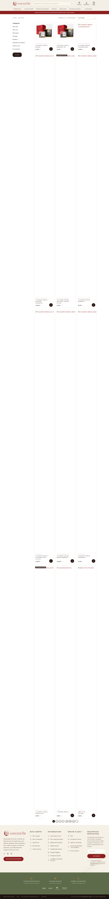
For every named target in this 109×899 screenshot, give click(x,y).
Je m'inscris (96, 856)
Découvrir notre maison (13, 859)
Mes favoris (36, 842)
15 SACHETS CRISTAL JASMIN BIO (84, 300)
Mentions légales (55, 852)
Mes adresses (36, 846)
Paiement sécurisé (55, 855)
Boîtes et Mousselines (42, 9)
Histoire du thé (54, 846)
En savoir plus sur (94, 863)
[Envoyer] (71, 3)
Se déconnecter (37, 849)
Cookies (43, 896)
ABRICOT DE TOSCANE (81, 812)
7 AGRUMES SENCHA (62, 812)
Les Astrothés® (29, 9)
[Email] (11, 853)
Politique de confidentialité (30, 896)
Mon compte (36, 836)
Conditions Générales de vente (56, 859)
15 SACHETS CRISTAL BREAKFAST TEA (63, 46)
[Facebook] (4, 853)
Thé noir (15, 26)
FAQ (71, 836)
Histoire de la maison (56, 842)
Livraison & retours (75, 839)
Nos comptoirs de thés (56, 839)
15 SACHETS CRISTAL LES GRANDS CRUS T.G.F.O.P (42, 557)
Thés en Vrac (17, 8)
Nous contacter (74, 851)
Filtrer (17, 54)
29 (67, 821)
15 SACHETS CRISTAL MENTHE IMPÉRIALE (63, 556)
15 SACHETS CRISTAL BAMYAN (42, 46)
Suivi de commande (75, 842)
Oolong (15, 36)
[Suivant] (76, 821)
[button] (87, 3)
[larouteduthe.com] (21, 4)
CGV (18, 896)
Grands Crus (63, 9)
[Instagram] (8, 853)
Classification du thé (56, 849)
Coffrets (54, 9)
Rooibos (15, 39)
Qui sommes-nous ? (55, 836)
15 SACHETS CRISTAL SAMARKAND (84, 556)
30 (70, 821)
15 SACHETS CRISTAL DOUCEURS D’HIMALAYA (42, 301)
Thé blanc (16, 33)
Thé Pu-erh (16, 46)
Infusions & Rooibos (75, 9)
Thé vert (15, 30)
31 (73, 821)
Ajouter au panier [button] (51, 49)
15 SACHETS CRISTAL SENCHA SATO (42, 812)
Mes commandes (37, 839)
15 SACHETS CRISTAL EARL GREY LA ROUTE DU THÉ (63, 301)
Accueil (15, 17)
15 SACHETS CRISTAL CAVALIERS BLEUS (84, 46)
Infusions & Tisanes (19, 42)
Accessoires (88, 9)
